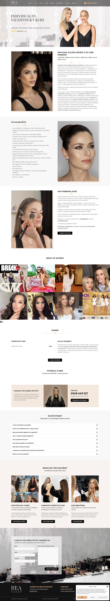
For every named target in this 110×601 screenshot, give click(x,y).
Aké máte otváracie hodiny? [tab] (21, 447)
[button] (107, 586)
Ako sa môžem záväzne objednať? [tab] (23, 436)
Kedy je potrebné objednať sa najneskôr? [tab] (25, 432)
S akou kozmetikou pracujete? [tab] (22, 425)
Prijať (82, 597)
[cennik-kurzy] (85, 488)
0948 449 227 (79, 393)
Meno (16, 546)
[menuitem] (30, 3)
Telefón (16, 558)
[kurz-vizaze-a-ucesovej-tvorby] (55, 488)
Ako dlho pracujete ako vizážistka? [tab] (23, 443)
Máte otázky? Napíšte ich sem (46, 546)
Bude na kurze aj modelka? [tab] (21, 454)
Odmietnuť (92, 597)
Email (16, 552)
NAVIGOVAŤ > (34, 591)
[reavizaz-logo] (14, 3)
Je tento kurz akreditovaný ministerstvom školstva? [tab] (28, 450)
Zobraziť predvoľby (103, 597)
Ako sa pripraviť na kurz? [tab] (20, 439)
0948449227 (84, 219)
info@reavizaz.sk (63, 221)
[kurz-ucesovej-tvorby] (25, 488)
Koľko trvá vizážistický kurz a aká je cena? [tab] (26, 429)
